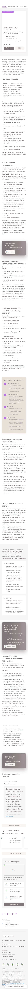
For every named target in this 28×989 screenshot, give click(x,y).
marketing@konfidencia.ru (8, 956)
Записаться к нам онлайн (7, 971)
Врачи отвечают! (14, 904)
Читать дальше (9, 816)
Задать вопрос (19, 48)
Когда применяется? (13, 6)
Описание (4, 6)
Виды (21, 6)
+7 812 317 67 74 (8, 936)
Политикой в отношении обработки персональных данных (13, 984)
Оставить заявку (8, 48)
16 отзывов (12, 842)
